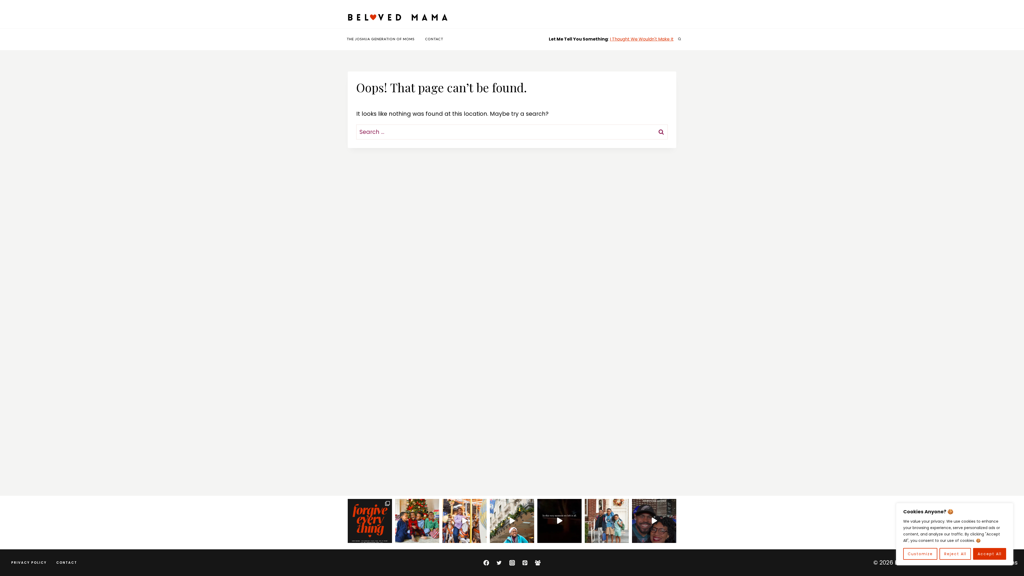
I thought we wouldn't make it (642, 39)
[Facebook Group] (537, 562)
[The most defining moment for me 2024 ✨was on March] (464, 521)
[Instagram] (512, 562)
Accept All (990, 554)
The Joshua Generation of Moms (381, 39)
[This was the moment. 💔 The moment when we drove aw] (559, 521)
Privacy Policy (29, 562)
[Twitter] (499, 562)
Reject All (955, 554)
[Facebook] (486, 562)
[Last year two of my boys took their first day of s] (607, 521)
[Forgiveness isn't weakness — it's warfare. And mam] (370, 521)
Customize (920, 554)
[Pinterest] (524, 562)
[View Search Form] (679, 39)
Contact (434, 39)
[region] (954, 534)
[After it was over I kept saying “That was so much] (654, 521)
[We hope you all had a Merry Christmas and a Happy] (417, 521)
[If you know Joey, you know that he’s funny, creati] (512, 521)
